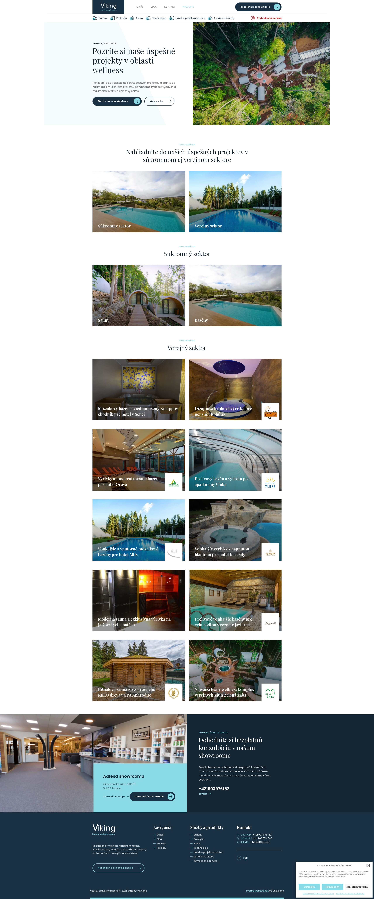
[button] (368, 865)
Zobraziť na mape (114, 796)
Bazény (103, 18)
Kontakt (169, 6)
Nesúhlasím (332, 886)
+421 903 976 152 (255, 834)
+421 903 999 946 (254, 842)
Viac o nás (156, 101)
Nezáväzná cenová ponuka (115, 867)
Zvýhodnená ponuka (269, 18)
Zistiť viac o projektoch (113, 101)
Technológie (159, 18)
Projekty (188, 6)
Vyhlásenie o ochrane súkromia (350, 893)
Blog (154, 6)
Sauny (139, 18)
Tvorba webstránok (257, 890)
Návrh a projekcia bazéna (190, 18)
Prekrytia (121, 18)
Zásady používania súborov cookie (318, 893)
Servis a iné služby (224, 18)
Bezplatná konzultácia (255, 6)
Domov (97, 43)
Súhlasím (309, 886)
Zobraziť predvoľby (357, 886)
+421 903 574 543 (256, 838)
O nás (139, 6)
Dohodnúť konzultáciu (149, 796)
